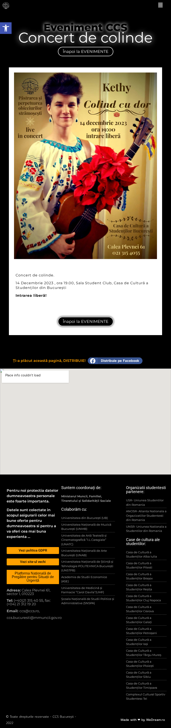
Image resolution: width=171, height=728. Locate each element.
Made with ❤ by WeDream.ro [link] (143, 720)
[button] (115, 360)
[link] (6, 28)
